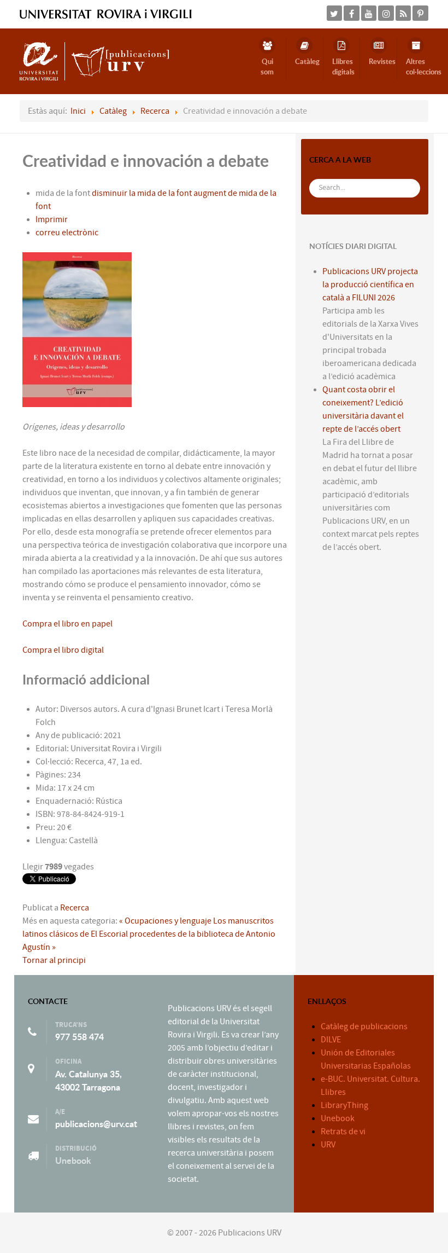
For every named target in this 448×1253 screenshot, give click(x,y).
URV (328, 1145)
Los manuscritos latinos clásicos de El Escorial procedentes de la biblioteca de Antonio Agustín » (148, 934)
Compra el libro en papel (67, 624)
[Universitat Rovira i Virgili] (106, 14)
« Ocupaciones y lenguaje (165, 921)
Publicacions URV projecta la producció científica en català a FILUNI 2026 (370, 284)
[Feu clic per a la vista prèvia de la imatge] (77, 329)
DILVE (331, 1040)
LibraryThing (344, 1105)
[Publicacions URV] (94, 61)
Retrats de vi (343, 1131)
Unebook (73, 1160)
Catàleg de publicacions (364, 1026)
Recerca (74, 908)
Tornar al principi (54, 960)
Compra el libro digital (63, 650)
